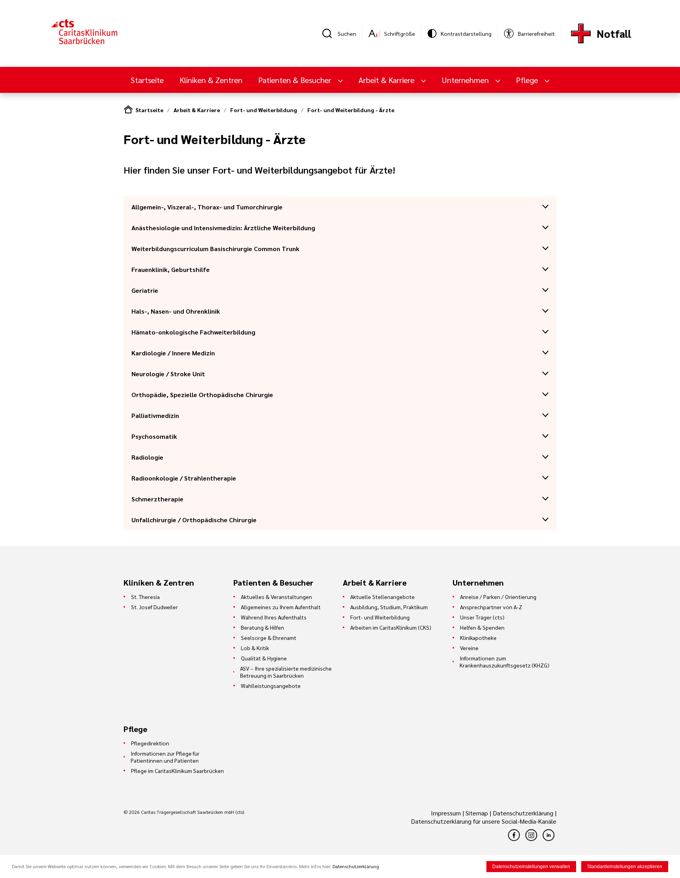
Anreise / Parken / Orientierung (498, 596)
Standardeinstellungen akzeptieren (624, 866)
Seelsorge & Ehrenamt (268, 637)
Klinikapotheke (478, 637)
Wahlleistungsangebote (271, 685)
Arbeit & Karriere (197, 109)
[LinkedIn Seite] (548, 835)
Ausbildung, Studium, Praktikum (389, 606)
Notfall (614, 33)
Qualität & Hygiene (264, 658)
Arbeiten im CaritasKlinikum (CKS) (390, 627)
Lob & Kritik (255, 647)
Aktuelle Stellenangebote (382, 596)
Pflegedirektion (150, 743)
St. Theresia (145, 596)
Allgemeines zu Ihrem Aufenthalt (281, 606)
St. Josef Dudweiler (154, 606)
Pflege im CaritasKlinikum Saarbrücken (177, 770)
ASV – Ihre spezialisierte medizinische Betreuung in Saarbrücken (286, 672)
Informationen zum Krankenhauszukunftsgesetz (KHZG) (504, 661)
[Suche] (330, 33)
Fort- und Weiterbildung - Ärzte (350, 109)
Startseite (147, 80)
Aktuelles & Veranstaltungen (276, 596)
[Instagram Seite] (531, 835)
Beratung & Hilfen (262, 627)
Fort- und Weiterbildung (263, 109)
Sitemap (477, 813)
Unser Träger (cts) (482, 617)
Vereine (469, 647)
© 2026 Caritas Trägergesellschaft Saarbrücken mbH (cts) (184, 812)
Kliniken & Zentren (210, 80)
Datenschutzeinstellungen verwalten (531, 866)
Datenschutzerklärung (523, 813)
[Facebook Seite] (514, 835)
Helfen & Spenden (482, 627)
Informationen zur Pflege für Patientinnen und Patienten (165, 757)
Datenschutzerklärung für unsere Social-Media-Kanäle (483, 821)
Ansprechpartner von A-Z (491, 606)
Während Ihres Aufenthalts (274, 617)
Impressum (446, 813)
